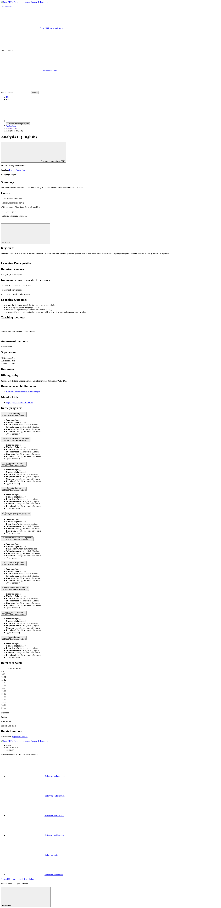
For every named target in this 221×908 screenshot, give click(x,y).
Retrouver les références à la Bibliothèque (23, 392)
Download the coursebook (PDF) (52, 161)
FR (7, 97)
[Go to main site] (25, 121)
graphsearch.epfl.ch (19, 737)
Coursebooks (6, 6)
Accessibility (6, 879)
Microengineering (14, 638)
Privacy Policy (28, 879)
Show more (6, 242)
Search (4, 50)
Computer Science (14, 489)
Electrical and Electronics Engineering (16, 514)
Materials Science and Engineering (15, 588)
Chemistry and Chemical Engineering (15, 439)
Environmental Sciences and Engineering (17, 539)
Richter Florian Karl (17, 170)
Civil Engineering (14, 414)
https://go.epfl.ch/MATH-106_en (19, 402)
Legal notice (17, 879)
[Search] (20, 90)
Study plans (11, 126)
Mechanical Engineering (14, 613)
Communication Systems (14, 464)
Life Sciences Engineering (14, 563)
